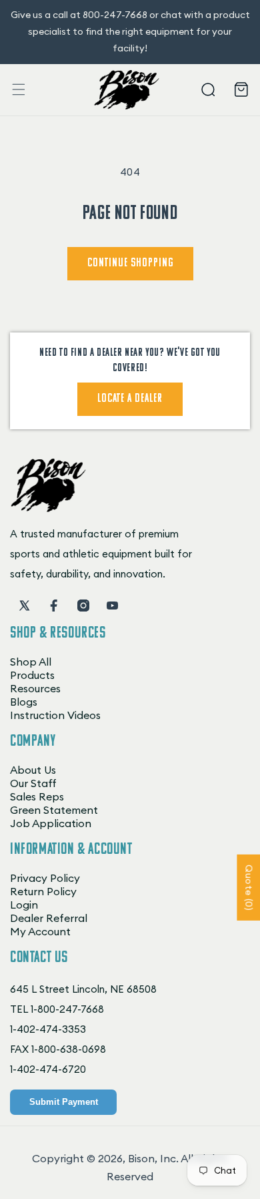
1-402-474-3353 (48, 1029)
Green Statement (54, 809)
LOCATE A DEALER (130, 399)
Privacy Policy (45, 878)
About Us (33, 769)
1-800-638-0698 (68, 1049)
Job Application (50, 823)
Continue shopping (130, 264)
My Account (40, 931)
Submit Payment (63, 1102)
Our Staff (33, 783)
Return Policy (43, 891)
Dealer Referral (48, 918)
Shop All (30, 661)
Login (24, 904)
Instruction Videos (55, 715)
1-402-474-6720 (48, 1069)
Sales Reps (37, 796)
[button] (18, 89)
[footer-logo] (48, 508)
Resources (35, 688)
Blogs (23, 701)
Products (32, 675)
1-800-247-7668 (67, 1009)
